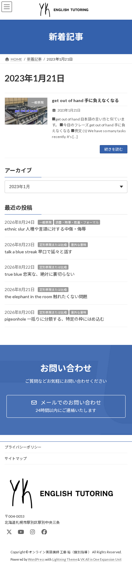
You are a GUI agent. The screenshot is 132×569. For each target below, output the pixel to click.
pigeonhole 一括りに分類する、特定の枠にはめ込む (54, 319)
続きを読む (113, 149)
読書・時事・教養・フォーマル (77, 222)
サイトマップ (16, 458)
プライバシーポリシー (23, 447)
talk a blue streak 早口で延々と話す (38, 251)
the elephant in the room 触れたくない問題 (46, 296)
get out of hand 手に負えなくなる (85, 100)
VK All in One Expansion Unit (101, 559)
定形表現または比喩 (53, 245)
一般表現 (45, 222)
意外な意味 (78, 245)
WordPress (36, 559)
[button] (66, 406)
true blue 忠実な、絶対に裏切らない (40, 274)
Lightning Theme (64, 559)
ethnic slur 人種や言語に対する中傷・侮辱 (45, 229)
